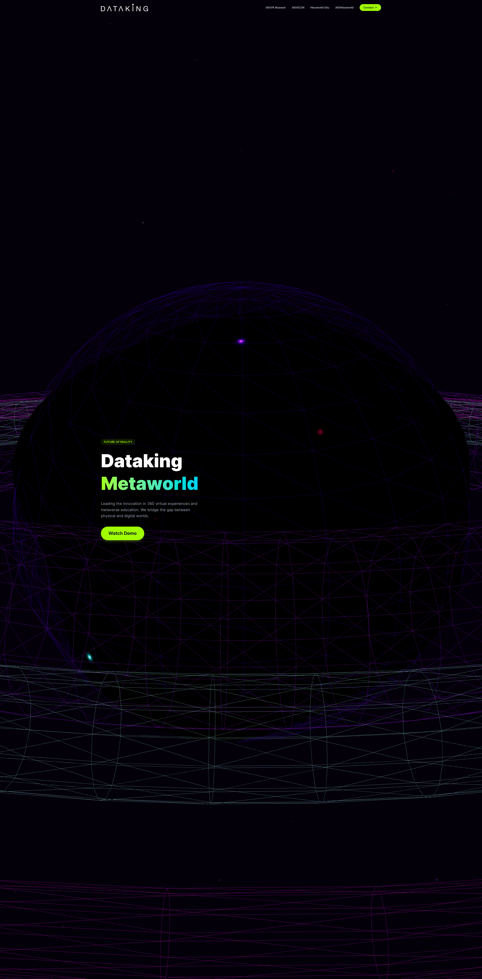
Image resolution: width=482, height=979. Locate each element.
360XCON (298, 7)
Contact (368, 7)
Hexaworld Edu (319, 7)
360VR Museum (275, 7)
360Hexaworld (344, 7)
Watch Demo (122, 533)
